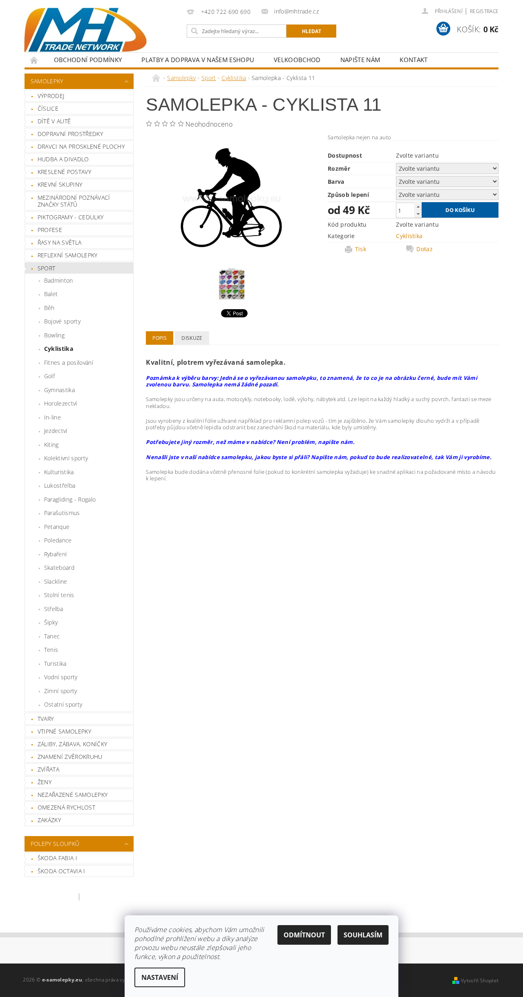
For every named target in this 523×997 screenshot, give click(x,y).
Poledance (58, 540)
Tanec (52, 636)
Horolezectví (60, 403)
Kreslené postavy (64, 172)
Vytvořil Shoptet (479, 980)
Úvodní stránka (34, 60)
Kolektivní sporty (66, 458)
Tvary (46, 719)
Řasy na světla (59, 242)
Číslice (48, 108)
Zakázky (49, 820)
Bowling (54, 335)
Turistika (55, 663)
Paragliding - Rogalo (70, 499)
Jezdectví (55, 431)
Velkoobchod (297, 60)
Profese (50, 230)
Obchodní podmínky (88, 60)
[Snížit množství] (418, 214)
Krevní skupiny (60, 184)
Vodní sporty (61, 677)
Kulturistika (59, 472)
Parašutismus (62, 513)
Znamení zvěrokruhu (70, 757)
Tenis (51, 650)
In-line (52, 417)
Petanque (57, 527)
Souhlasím (363, 934)
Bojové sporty (62, 321)
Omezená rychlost (66, 807)
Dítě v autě (54, 121)
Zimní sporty (60, 691)
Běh (49, 308)
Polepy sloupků (55, 844)
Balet (51, 294)
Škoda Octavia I (61, 871)
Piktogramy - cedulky (70, 217)
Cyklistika (58, 348)
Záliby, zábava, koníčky (72, 744)
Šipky (51, 622)
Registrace (484, 11)
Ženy (44, 782)
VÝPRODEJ (51, 96)
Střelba (53, 609)
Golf (49, 376)
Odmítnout (304, 934)
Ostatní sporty (63, 704)
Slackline (55, 581)
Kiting (51, 444)
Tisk (360, 249)
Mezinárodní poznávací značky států (74, 201)
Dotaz (424, 249)
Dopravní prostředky (70, 134)
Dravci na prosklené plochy (81, 146)
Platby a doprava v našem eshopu (197, 60)
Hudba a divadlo (63, 159)
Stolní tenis (59, 595)
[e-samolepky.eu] (85, 30)
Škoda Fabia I (57, 858)
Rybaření (55, 554)
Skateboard (59, 567)
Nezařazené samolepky (72, 794)
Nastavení (159, 977)
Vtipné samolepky (64, 731)
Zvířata (48, 769)
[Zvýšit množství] (418, 206)
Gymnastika (59, 390)
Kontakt (413, 60)
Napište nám (360, 60)
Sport (47, 268)
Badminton (58, 280)
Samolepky (47, 81)
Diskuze (191, 338)
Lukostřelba (60, 485)
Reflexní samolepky (68, 255)
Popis (159, 338)
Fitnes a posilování (68, 362)
